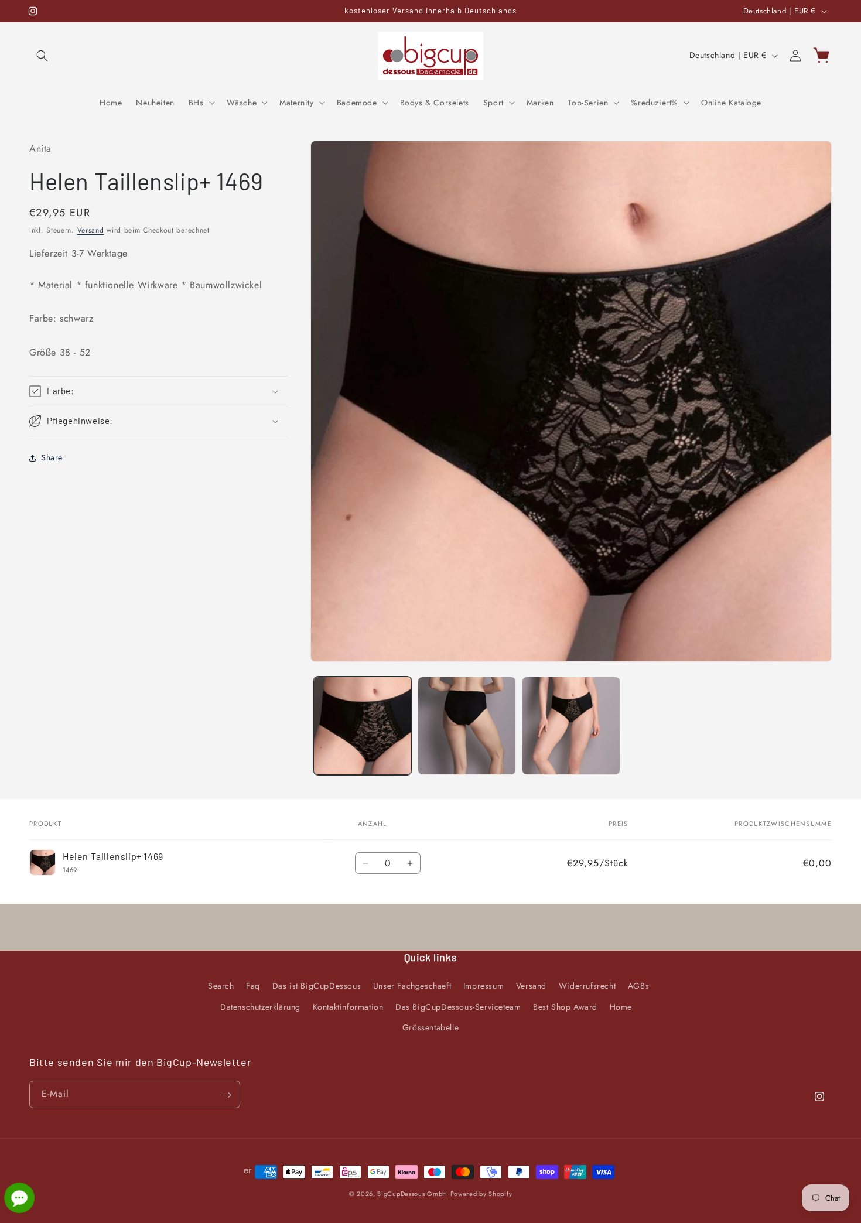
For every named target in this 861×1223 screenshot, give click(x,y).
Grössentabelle (430, 1027)
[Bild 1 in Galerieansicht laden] (362, 726)
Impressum (483, 986)
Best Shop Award (565, 1007)
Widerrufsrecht (587, 986)
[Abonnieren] (227, 1095)
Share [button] (52, 457)
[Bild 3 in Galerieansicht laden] (571, 726)
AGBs (638, 986)
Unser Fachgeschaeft (412, 986)
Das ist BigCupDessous (316, 986)
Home (621, 1007)
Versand (90, 230)
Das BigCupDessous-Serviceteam (458, 1007)
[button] (42, 56)
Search (221, 986)
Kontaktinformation (348, 1007)
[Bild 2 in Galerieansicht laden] (467, 726)
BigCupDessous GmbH (412, 1193)
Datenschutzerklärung (260, 1007)
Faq (253, 986)
